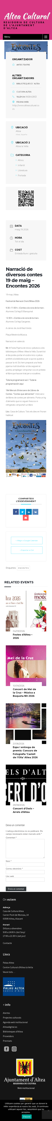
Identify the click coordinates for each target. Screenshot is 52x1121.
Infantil (21, 165)
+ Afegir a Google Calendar (27, 540)
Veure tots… (9, 972)
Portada (22, 175)
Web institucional (26, 1088)
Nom (8, 861)
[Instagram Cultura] (14, 1048)
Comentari (11, 837)
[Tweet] (22, 512)
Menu (7, 37)
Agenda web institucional (15, 1022)
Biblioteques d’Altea (13, 1031)
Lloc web (10, 876)
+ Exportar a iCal (27, 550)
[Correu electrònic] (26, 518)
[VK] (35, 512)
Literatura (22, 170)
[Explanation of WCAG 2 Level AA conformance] (26, 1099)
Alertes (6, 1013)
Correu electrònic (14, 868)
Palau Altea (8, 962)
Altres (21, 160)
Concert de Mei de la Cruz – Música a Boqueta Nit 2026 (24, 693)
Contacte (7, 943)
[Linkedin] (29, 512)
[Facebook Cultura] (6, 1048)
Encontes (23, 568)
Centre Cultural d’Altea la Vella (18, 967)
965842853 (31, 96)
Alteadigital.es (10, 1026)
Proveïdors (8, 1036)
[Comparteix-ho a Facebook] (16, 512)
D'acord (26, 1116)
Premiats (7, 1040)
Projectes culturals (12, 1017)
